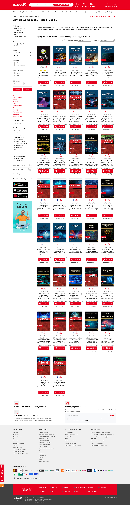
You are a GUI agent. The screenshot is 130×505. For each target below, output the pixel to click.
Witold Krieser (19, 145)
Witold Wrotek (19, 139)
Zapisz (112, 415)
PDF (23, 55)
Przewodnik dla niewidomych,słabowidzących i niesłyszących (47, 435)
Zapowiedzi (16, 114)
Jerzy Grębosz (19, 135)
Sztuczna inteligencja (20, 28)
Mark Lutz (18, 152)
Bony (102, 11)
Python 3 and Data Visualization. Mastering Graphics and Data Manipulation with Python (107, 208)
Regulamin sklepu (43, 438)
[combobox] (84, 40)
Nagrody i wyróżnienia (70, 443)
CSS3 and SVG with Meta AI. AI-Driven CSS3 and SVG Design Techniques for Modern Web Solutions (60, 75)
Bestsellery (65, 11)
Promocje (51, 11)
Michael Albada (19, 154)
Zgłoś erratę (68, 439)
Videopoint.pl (42, 491)
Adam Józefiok (19, 130)
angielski (17, 73)
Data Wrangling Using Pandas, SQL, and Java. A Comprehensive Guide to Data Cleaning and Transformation (76, 297)
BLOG (15, 95)
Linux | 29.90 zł (65, 4)
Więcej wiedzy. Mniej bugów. (22, 44)
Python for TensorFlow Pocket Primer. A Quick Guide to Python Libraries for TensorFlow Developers (107, 164)
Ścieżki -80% (57, 4)
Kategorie (16, 11)
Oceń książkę (68, 436)
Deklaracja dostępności (45, 442)
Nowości (57, 11)
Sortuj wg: (96, 40)
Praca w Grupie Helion (96, 443)
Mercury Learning (20, 65)
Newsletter (41, 453)
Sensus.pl (54, 487)
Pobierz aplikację (92, 11)
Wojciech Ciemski (20, 141)
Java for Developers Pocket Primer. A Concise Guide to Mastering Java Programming (75, 208)
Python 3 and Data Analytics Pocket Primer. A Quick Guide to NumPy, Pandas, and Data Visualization (91, 208)
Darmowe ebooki (75, 11)
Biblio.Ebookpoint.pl (93, 491)
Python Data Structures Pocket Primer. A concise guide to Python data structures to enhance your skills (76, 164)
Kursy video (34, 11)
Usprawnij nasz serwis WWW (46, 448)
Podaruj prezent (111, 11)
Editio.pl (66, 487)
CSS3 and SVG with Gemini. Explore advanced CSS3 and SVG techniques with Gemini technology (76, 75)
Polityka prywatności (44, 440)
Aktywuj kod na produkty (19, 443)
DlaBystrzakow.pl (80, 487)
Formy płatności (43, 446)
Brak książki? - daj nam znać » (27, 415)
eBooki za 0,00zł (17, 97)
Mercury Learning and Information (61, 77)
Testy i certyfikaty (17, 447)
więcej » (86, 420)
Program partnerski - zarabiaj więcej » (30, 406)
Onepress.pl (42, 487)
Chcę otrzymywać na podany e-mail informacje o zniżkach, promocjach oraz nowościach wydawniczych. (86, 419)
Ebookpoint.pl (103, 487)
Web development (19, 32)
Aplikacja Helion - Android (19, 449)
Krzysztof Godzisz (20, 156)
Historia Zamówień (17, 436)
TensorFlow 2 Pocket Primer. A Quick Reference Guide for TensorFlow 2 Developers (76, 120)
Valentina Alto (19, 149)
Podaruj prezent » (18, 169)
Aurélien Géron (19, 137)
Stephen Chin (40, 77)
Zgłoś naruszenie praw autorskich (73, 445)
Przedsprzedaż (17, 112)
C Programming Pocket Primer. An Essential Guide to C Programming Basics (60, 340)
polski (17, 75)
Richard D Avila (19, 158)
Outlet (14, 103)
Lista (62, 40)
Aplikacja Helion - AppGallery (20, 453)
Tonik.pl (115, 497)
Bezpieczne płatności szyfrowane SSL (28, 478)
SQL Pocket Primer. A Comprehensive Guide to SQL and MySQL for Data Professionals (59, 207)
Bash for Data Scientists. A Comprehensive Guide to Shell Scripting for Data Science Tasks (107, 341)
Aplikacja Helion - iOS (18, 451)
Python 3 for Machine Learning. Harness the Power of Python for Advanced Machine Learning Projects (43, 164)
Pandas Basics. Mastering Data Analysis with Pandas (91, 251)
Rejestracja (16, 434)
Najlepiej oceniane (18, 110)
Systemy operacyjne (20, 36)
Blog (40, 451)
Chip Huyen (18, 147)
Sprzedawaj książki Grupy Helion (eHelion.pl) (102, 434)
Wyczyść (18, 89)
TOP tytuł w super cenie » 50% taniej (102, 16)
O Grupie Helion (69, 432)
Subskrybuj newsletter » (75, 406)
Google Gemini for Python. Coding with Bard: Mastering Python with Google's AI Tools (75, 252)
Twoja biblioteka (17, 439)
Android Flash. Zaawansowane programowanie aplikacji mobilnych (43, 75)
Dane (15, 34)
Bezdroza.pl (91, 487)
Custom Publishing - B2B (97, 441)
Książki (22, 11)
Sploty (77, 491)
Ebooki (28, 11)
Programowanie (18, 30)
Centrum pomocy (43, 432)
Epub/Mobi (23, 53)
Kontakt (41, 459)
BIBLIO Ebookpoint (96, 439)
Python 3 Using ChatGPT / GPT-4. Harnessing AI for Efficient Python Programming (59, 164)
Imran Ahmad (19, 160)
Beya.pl (53, 491)
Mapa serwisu (42, 455)
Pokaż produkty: (73, 40)
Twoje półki (15, 441)
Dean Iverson (47, 77)
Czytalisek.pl (67, 491)
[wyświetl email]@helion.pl (45, 499)
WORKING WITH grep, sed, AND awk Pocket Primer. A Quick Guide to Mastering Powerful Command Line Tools (60, 120)
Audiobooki (43, 11)
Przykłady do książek (70, 441)
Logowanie (15, 432)
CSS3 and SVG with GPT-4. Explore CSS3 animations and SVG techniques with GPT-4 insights (91, 75)
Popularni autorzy (19, 128)
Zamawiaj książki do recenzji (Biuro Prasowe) (102, 436)
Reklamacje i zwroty (44, 461)
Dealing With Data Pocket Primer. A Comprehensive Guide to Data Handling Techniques (91, 297)
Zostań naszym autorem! (71, 434)
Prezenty (15, 445)
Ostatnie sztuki (17, 105)
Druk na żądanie (17, 116)
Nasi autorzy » (17, 174)
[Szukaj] (71, 5)
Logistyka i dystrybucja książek (99, 445)
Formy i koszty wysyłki (45, 444)
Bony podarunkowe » (19, 165)
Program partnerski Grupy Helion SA (100, 432)
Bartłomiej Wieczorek (21, 143)
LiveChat (41, 457)
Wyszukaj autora (18, 120)
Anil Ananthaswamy (20, 133)
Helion (17, 63)
